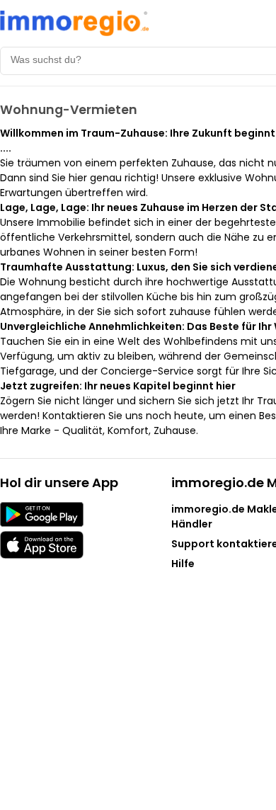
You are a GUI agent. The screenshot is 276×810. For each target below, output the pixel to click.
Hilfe (183, 564)
